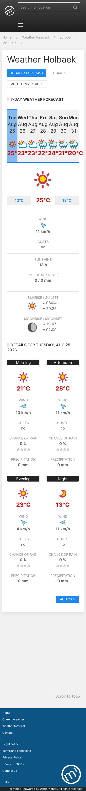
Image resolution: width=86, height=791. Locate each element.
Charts (59, 73)
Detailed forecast (26, 73)
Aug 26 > (67, 599)
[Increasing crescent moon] (32, 327)
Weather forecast (35, 37)
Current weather (13, 719)
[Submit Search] (75, 7)
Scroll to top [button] (66, 696)
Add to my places (27, 84)
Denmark (9, 42)
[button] (20, 25)
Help (5, 782)
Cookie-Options (13, 764)
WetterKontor (48, 789)
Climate (7, 732)
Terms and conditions (16, 750)
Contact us (9, 770)
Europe (65, 37)
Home (6, 37)
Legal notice (10, 744)
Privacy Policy (12, 757)
